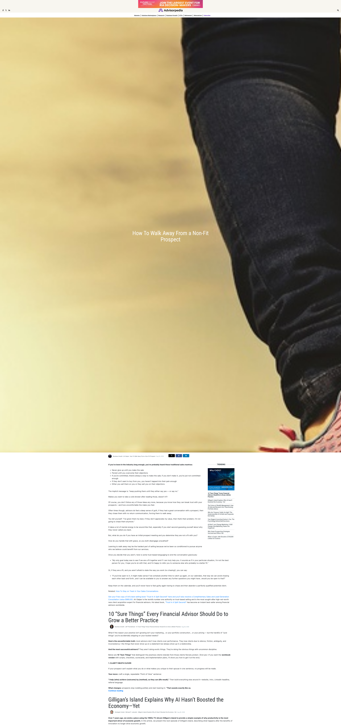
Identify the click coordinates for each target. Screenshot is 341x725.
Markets (137, 15)
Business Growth (171, 15)
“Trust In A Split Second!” (175, 602)
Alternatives (198, 15)
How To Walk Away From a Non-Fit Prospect (142, 456)
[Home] (171, 10)
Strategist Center (120, 712)
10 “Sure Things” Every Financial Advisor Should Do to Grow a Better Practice (158, 626)
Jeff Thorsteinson (130, 626)
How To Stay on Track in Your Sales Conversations (137, 591)
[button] (171, 455)
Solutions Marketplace (149, 15)
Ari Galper (126, 456)
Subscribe (207, 15)
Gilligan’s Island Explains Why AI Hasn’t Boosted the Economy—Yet (157, 712)
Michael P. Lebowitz (131, 712)
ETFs (181, 15)
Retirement (188, 15)
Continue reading (115, 691)
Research (161, 15)
